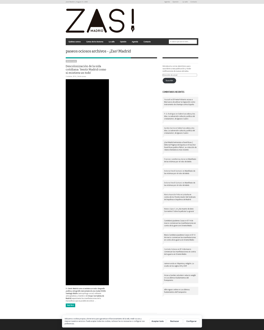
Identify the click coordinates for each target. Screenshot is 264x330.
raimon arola (169, 263)
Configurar (191, 321)
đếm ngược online (171, 290)
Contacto (193, 2)
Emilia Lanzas (82, 76)
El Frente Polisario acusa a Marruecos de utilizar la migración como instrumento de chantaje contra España (179, 102)
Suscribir (169, 81)
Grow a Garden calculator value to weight (180, 275)
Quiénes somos (74, 42)
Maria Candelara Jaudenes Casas (176, 235)
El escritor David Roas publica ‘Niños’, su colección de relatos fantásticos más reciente (180, 147)
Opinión (174, 2)
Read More (70, 305)
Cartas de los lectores (94, 42)
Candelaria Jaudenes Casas (174, 221)
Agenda (167, 2)
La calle (185, 2)
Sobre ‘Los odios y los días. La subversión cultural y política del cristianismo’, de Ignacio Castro (179, 116)
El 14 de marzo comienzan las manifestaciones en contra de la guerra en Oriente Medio (180, 223)
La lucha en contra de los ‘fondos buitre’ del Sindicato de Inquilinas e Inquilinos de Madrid (180, 197)
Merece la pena (71, 61)
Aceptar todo (158, 321)
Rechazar (174, 321)
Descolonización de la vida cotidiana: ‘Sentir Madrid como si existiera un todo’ (86, 69)
